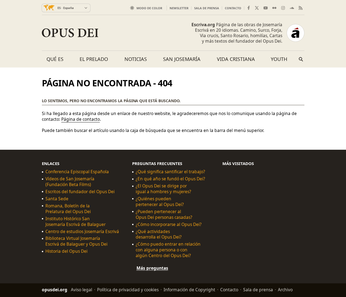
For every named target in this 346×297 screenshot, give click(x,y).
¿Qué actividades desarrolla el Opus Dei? (159, 234)
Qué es (54, 59)
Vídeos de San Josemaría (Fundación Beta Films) (69, 181)
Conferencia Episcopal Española (77, 172)
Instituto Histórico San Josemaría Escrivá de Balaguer (75, 221)
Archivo (285, 290)
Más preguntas (152, 268)
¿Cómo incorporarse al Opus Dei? (169, 224)
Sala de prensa (206, 8)
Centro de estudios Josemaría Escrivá (82, 231)
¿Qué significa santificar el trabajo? (170, 172)
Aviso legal (81, 290)
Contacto (233, 8)
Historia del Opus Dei (66, 251)
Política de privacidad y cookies (128, 290)
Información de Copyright (189, 290)
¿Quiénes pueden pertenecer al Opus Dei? (160, 201)
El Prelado (94, 59)
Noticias (135, 59)
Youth (279, 59)
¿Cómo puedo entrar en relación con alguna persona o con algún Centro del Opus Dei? (168, 249)
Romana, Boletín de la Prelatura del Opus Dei (68, 208)
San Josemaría (181, 59)
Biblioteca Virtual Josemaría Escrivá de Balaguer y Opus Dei (76, 241)
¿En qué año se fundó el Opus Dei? (170, 179)
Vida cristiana (236, 59)
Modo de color (149, 8)
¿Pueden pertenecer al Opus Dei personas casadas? (164, 214)
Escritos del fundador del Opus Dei (80, 192)
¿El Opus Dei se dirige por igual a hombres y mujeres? (163, 189)
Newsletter (179, 8)
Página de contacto (80, 119)
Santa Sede (56, 199)
